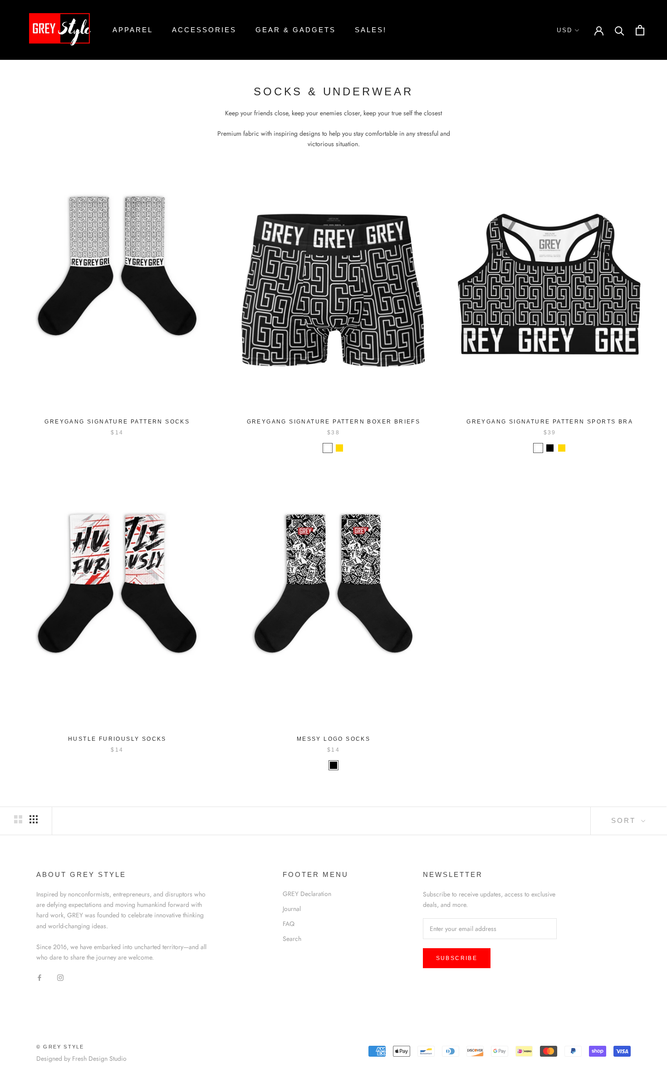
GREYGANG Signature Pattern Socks (117, 421)
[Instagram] (60, 977)
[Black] (550, 448)
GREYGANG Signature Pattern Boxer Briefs (334, 421)
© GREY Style (60, 1046)
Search (292, 938)
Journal (292, 908)
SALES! (371, 30)
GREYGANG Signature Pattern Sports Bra (549, 421)
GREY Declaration (307, 893)
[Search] (619, 30)
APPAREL (133, 30)
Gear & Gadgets (295, 30)
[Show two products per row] (18, 819)
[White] (327, 448)
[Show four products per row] (33, 819)
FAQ (288, 923)
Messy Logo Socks (333, 739)
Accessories (204, 30)
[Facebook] (39, 977)
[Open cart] (640, 30)
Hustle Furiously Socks (117, 739)
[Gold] (339, 448)
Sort (625, 820)
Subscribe (457, 958)
